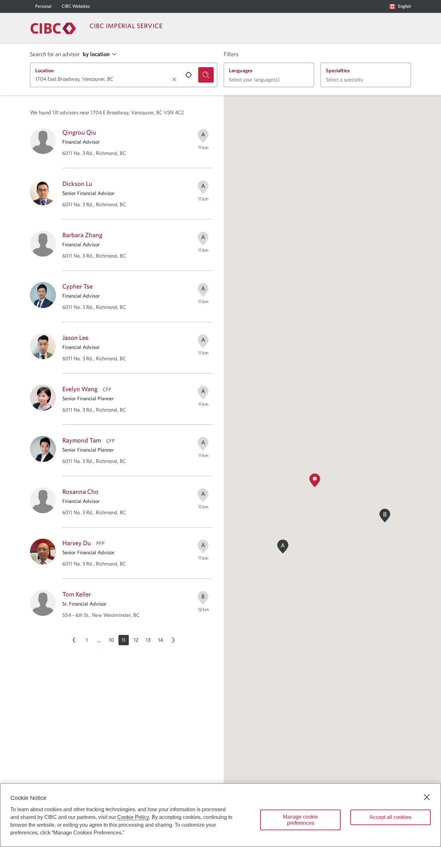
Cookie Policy (133, 817)
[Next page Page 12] (173, 640)
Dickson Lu (77, 183)
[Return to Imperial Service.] (53, 28)
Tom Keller (76, 594)
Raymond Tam (81, 440)
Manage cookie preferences (300, 820)
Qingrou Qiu (79, 132)
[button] (101, 54)
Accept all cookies (390, 817)
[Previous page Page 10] (74, 640)
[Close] (427, 797)
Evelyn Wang (79, 389)
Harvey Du (76, 543)
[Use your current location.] (188, 74)
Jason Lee (75, 337)
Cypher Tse (77, 286)
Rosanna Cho (80, 491)
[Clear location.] (174, 79)
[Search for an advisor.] (206, 75)
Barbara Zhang (82, 235)
